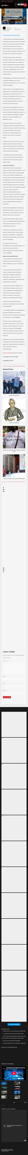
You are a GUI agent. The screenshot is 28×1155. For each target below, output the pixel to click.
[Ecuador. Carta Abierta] (14, 410)
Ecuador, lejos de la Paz (14, 395)
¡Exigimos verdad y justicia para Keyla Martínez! (14, 478)
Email (4, 683)
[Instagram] (11, 1)
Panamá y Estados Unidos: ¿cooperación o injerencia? (14, 1043)
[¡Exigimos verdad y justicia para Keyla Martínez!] (14, 465)
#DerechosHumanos (9, 10)
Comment (5, 661)
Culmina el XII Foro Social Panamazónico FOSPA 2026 (14, 1031)
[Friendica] (8, 1)
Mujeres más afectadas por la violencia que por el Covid (14, 450)
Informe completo (7, 353)
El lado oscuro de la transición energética (11, 1040)
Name (4, 676)
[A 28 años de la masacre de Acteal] (4, 1083)
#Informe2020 (7, 12)
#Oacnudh (12, 12)
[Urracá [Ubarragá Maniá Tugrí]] (17, 1092)
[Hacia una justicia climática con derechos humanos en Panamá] (4, 1092)
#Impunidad (22, 10)
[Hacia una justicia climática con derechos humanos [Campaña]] (17, 1087)
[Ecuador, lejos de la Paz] (14, 382)
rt (10, 27)
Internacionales (6, 30)
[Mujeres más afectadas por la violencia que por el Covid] (14, 437)
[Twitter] (5, 1)
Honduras (18, 29)
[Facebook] (2, 1)
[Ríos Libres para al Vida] (4, 1087)
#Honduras (17, 10)
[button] (14, 724)
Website (4, 690)
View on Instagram (14, 1024)
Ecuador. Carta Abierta (14, 422)
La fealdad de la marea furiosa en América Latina (13, 1033)
